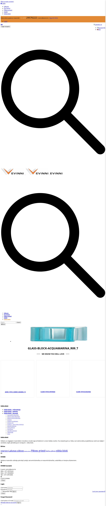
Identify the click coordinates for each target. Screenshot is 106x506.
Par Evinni (7, 8)
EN (99, 29)
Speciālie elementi (12, 431)
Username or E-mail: (7, 501)
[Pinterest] (2, 25)
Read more (17, 377)
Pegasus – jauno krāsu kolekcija (15, 424)
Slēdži (6, 12)
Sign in (14, 491)
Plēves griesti (8, 10)
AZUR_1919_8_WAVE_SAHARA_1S (15, 392)
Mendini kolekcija (11, 426)
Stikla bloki (7, 14)
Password (4, 489)
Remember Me (7, 491)
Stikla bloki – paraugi (11, 413)
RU (104, 28)
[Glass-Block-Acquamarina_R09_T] (58, 341)
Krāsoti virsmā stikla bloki (13, 418)
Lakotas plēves (16, 450)
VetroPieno (10, 429)
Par (54, 18)
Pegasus (9, 419)
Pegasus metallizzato (12, 421)
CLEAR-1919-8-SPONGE (48, 392)
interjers (4, 450)
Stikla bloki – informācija (12, 410)
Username (4, 488)
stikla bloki (62, 450)
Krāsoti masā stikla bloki (13, 416)
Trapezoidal (10, 432)
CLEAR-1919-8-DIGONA (83, 392)
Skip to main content (7, 1)
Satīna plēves (51, 451)
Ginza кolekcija (11, 427)
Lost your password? (98, 491)
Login (3, 3)
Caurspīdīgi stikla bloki (13, 415)
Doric (8, 434)
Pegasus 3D (10, 423)
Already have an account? (9, 502)
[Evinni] (32, 174)
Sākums (6, 6)
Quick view (17, 373)
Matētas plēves (27, 451)
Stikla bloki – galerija (11, 411)
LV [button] (101, 25)
